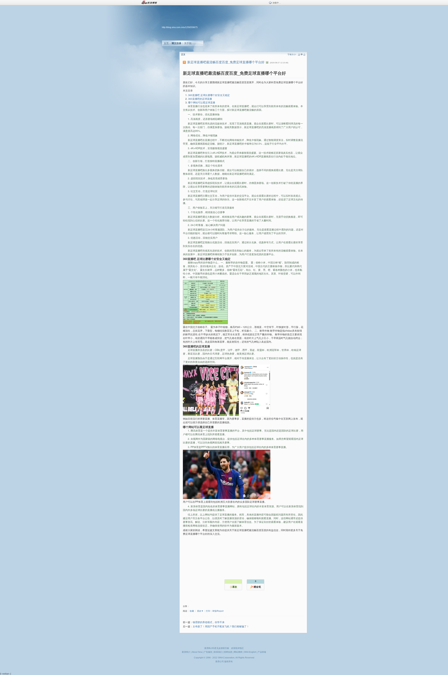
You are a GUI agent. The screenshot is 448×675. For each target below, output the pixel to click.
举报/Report (217, 611)
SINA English (250, 652)
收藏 (192, 611)
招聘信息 (228, 652)
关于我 (187, 43)
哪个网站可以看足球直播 (201, 102)
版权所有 (228, 661)
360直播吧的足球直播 (200, 98)
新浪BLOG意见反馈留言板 (216, 648)
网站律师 (238, 652)
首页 (166, 43)
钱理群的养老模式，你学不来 (209, 622)
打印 (208, 611)
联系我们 (218, 652)
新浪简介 (186, 652)
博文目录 (176, 43)
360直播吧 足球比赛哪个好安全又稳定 (209, 95)
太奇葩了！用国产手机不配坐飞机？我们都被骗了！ (221, 626)
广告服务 (208, 652)
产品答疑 (262, 652)
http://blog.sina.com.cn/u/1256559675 (180, 27)
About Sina (197, 652)
